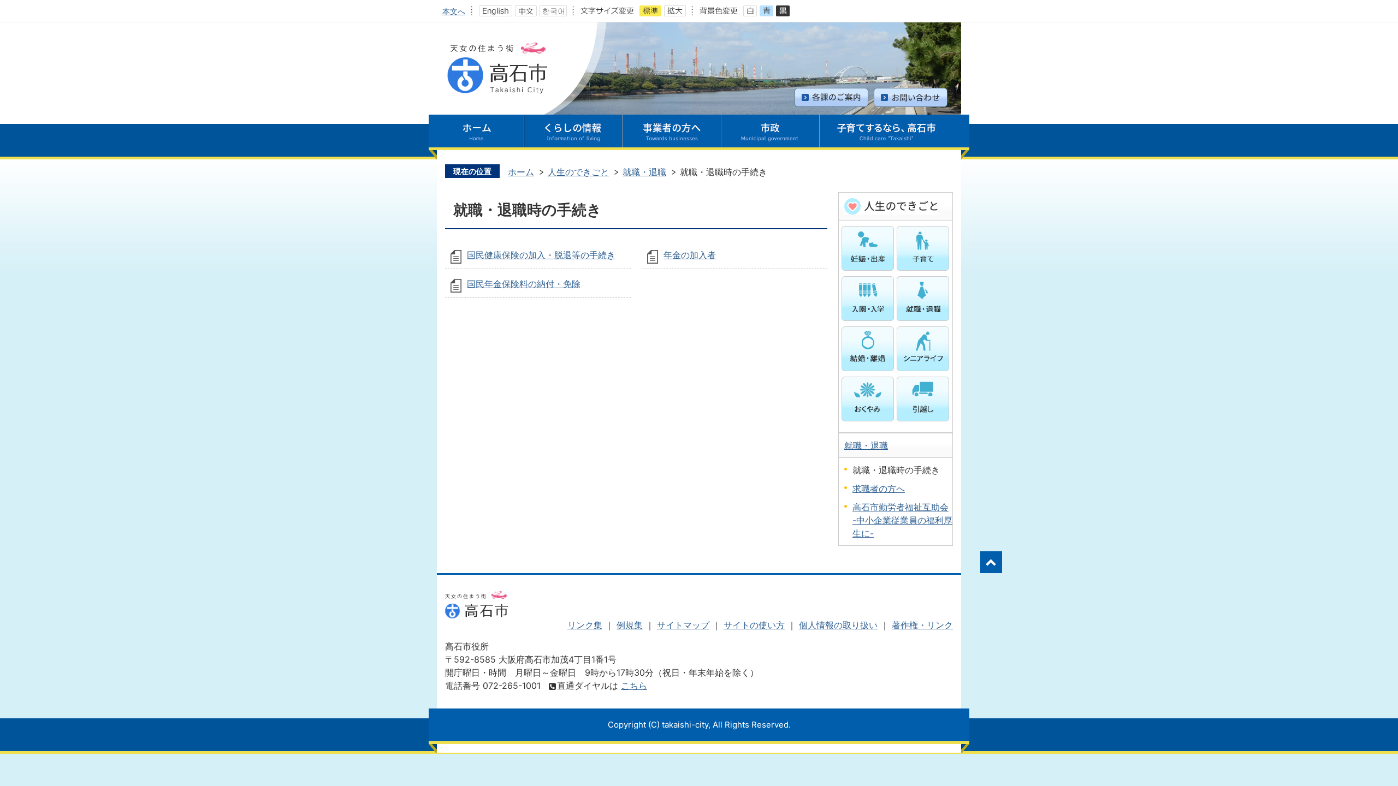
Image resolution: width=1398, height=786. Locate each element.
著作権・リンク (922, 625)
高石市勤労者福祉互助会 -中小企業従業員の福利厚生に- (902, 520)
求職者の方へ (878, 488)
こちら (634, 685)
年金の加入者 (690, 254)
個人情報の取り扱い (838, 625)
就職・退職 (644, 171)
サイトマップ (683, 625)
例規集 (630, 625)
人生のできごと (578, 171)
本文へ (453, 11)
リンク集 (584, 625)
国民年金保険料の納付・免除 (523, 283)
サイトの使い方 (754, 625)
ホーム (521, 171)
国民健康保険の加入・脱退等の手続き (541, 254)
